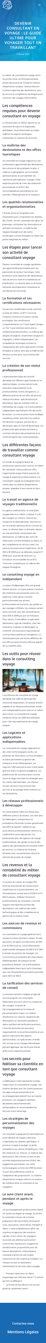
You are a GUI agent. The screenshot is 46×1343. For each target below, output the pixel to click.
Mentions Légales (23, 1331)
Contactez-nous (23, 1323)
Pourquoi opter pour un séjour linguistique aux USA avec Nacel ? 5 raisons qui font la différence (22, 1277)
